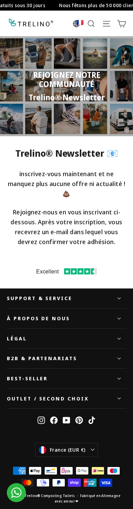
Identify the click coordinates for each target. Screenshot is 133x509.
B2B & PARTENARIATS (42, 358)
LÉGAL (17, 338)
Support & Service (39, 298)
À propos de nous (38, 318)
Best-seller (27, 378)
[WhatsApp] (16, 492)
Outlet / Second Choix (48, 398)
